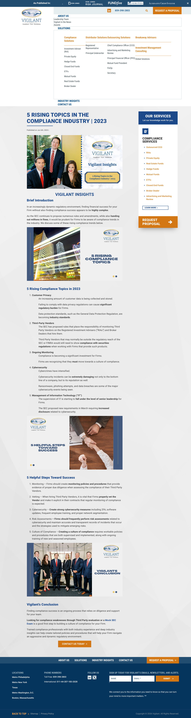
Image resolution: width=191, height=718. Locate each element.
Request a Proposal (167, 10)
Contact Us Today (73, 644)
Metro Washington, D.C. (23, 692)
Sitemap (34, 713)
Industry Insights (103, 660)
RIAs (148, 152)
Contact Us (126, 660)
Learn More (150, 208)
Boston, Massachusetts (23, 698)
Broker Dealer (152, 191)
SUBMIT (166, 678)
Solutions (80, 660)
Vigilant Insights (74, 194)
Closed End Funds (154, 185)
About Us (63, 660)
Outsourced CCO (154, 147)
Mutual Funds (152, 174)
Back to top (19, 713)
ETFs (148, 180)
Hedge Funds (152, 169)
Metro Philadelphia (21, 677)
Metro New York (19, 682)
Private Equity (153, 158)
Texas (15, 687)
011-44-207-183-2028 (67, 681)
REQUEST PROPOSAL (151, 222)
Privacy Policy (47, 713)
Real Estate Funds (154, 163)
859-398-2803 (122, 10)
